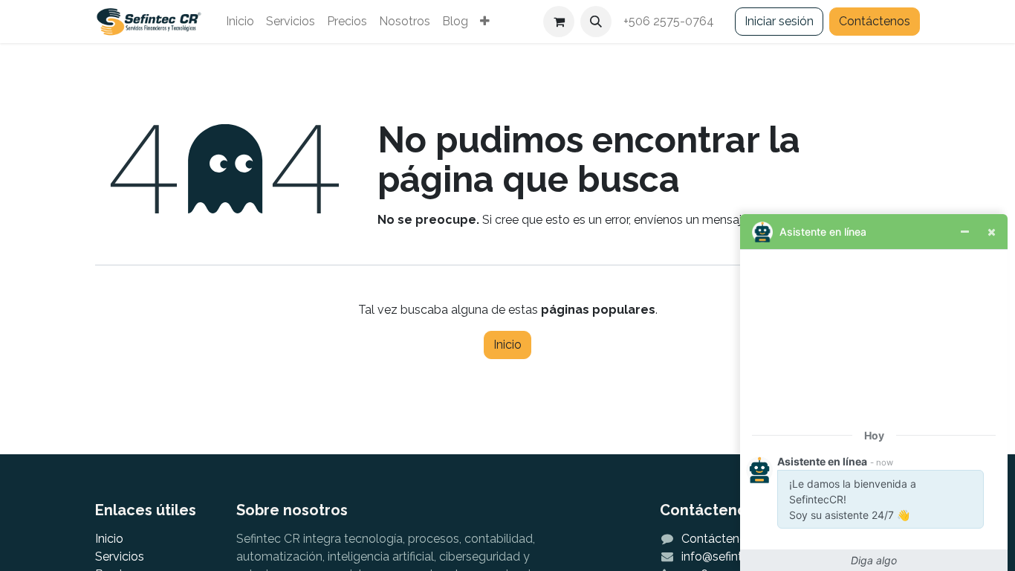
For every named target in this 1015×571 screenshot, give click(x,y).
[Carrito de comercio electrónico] (558, 21)
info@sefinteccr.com (736, 556)
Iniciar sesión (779, 21)
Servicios (119, 556)
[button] (596, 21)
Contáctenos (874, 21)
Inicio (507, 345)
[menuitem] (240, 21)
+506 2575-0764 (670, 21)
